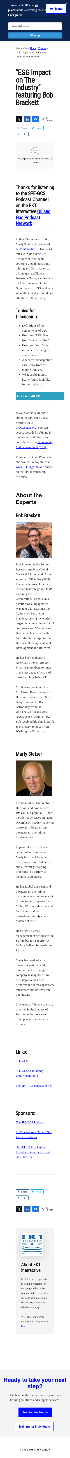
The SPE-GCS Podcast (30, 1122)
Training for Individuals (34, 1426)
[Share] (27, 119)
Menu (59, 8)
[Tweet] (19, 119)
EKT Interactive (26, 249)
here (23, 1326)
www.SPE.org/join (27, 467)
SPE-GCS (22, 1061)
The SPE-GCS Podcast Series (34, 1085)
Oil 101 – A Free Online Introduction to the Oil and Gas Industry (33, 1152)
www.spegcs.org (26, 427)
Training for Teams (35, 1412)
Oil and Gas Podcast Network (33, 217)
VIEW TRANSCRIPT (32, 396)
